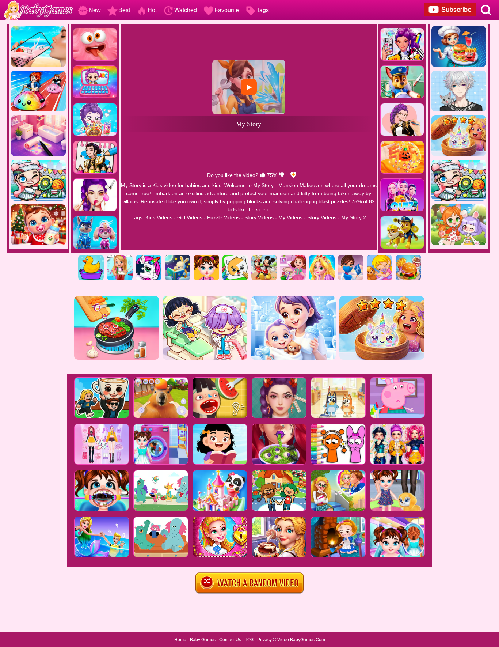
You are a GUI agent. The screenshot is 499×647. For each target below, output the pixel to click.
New (95, 10)
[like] (263, 175)
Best (124, 10)
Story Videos (259, 217)
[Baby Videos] (379, 257)
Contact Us (230, 639)
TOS (249, 639)
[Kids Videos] (91, 257)
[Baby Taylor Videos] (206, 257)
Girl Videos (189, 217)
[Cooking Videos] (408, 257)
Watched (185, 10)
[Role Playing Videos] (351, 257)
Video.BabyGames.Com (301, 639)
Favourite (226, 10)
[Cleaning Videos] (293, 257)
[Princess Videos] (322, 257)
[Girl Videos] (120, 257)
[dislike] (282, 175)
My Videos (290, 217)
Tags (262, 10)
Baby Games (203, 639)
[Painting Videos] (235, 257)
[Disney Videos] (264, 257)
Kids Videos (158, 217)
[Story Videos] (177, 257)
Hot (152, 10)
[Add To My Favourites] (293, 175)
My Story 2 (353, 217)
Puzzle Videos (223, 217)
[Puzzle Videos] (149, 257)
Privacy (264, 639)
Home (180, 639)
